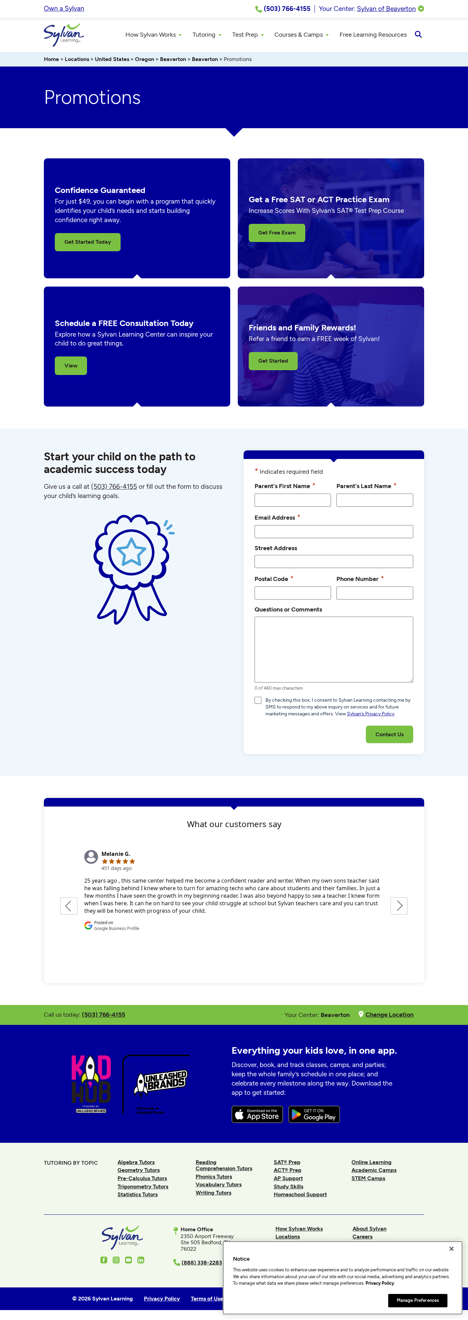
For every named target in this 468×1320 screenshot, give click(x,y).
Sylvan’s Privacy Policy (370, 714)
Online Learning (372, 1162)
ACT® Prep (287, 1170)
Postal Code (274, 578)
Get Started (273, 361)
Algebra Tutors (136, 1162)
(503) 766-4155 (114, 487)
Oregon (144, 59)
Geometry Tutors (139, 1170)
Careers (362, 1236)
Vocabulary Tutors (219, 1184)
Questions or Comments (288, 609)
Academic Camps (374, 1170)
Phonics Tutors (214, 1176)
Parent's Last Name (366, 485)
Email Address (277, 517)
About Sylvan (369, 1228)
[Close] (451, 1248)
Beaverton (173, 59)
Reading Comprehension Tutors (224, 1165)
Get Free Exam (277, 232)
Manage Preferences (418, 1300)
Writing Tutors (213, 1192)
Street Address (276, 548)
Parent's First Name (285, 485)
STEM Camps (368, 1178)
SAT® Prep (287, 1162)
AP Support (288, 1178)
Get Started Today (87, 242)
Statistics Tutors (138, 1194)
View (70, 365)
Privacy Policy (380, 1283)
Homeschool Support (300, 1194)
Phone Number (360, 578)
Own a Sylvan (64, 8)
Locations (77, 59)
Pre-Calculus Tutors (142, 1178)
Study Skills (288, 1186)
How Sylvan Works (299, 1228)
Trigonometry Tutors (143, 1186)
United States (112, 59)
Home (51, 59)
